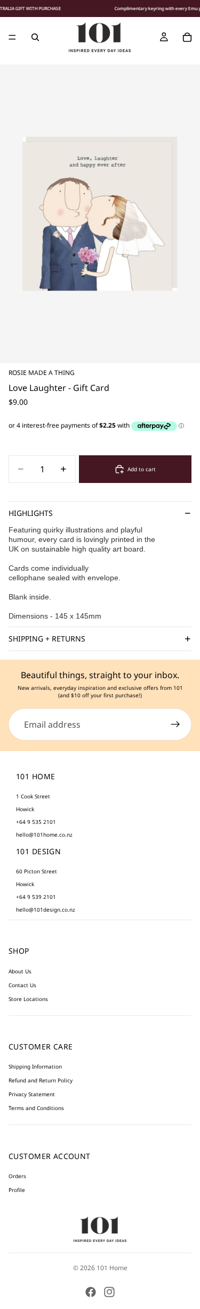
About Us (20, 971)
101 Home (112, 1267)
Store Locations (28, 999)
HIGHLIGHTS (31, 513)
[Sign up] (175, 724)
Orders (17, 1176)
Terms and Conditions (36, 1108)
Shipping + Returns (47, 638)
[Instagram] (109, 1292)
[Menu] (12, 37)
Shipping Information (35, 1066)
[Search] (35, 37)
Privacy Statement (32, 1094)
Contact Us (22, 985)
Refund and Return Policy (41, 1080)
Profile (17, 1190)
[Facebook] (90, 1292)
